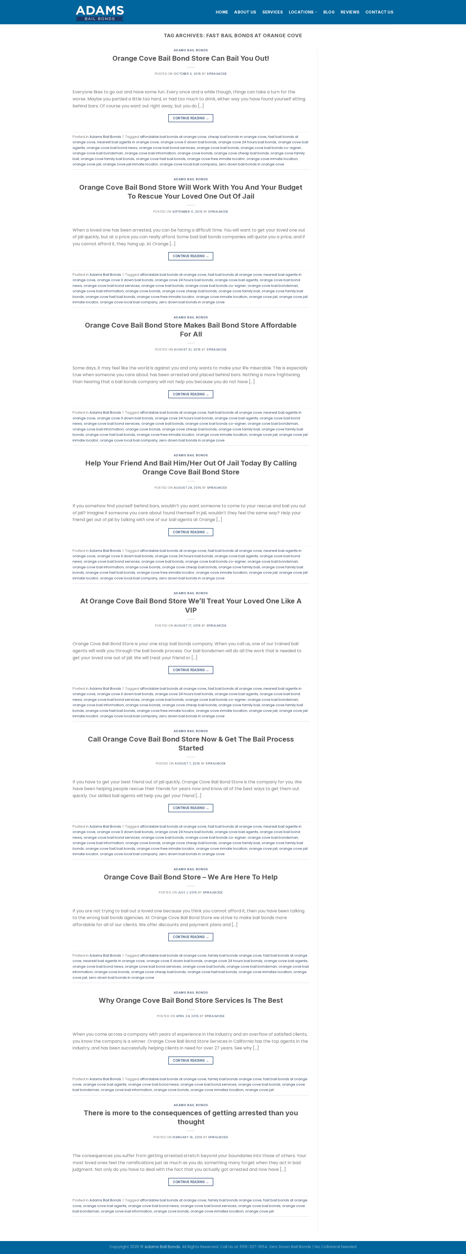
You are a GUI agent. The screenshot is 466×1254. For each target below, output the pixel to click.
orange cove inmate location (272, 159)
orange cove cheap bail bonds (241, 153)
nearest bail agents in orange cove (128, 142)
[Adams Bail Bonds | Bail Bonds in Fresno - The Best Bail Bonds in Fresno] (113, 12)
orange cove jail (87, 164)
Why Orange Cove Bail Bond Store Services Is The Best (191, 1000)
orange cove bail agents (236, 280)
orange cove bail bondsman (98, 153)
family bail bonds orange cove (235, 955)
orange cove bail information (150, 153)
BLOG (329, 12)
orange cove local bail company (188, 164)
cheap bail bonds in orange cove (237, 136)
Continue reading (191, 118)
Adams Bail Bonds (191, 50)
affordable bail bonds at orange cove (173, 136)
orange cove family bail (239, 291)
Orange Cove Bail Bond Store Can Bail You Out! (190, 58)
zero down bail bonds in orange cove (251, 164)
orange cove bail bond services (167, 147)
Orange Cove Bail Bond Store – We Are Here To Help (191, 877)
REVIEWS (350, 12)
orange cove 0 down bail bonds (188, 142)
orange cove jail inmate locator (130, 164)
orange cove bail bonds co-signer (271, 147)
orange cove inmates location (265, 972)
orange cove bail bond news (112, 147)
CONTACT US (379, 12)
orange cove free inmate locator (216, 159)
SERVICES (272, 12)
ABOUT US (245, 12)
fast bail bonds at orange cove (235, 274)
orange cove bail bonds (218, 147)
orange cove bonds (195, 153)
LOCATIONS (301, 12)
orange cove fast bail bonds (161, 159)
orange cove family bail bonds (107, 159)
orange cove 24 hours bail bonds (247, 142)
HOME (222, 12)
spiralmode (217, 74)
